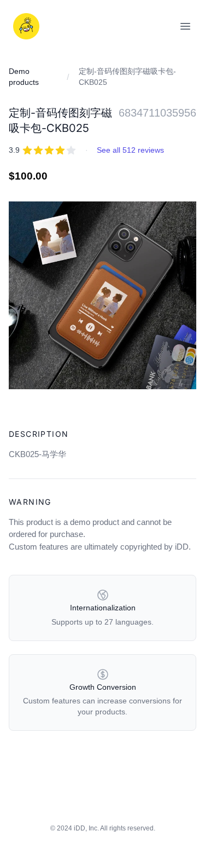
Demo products (24, 76)
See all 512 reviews (130, 150)
